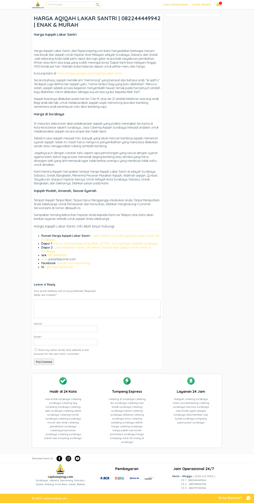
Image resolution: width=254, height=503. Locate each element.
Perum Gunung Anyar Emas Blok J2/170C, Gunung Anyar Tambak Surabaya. (106, 243)
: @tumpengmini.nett (59, 267)
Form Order (201, 4)
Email (38, 336)
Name (38, 323)
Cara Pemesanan (175, 4)
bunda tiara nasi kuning (74, 263)
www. (45, 259)
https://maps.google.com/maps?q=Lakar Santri (90, 73)
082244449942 (57, 255)
